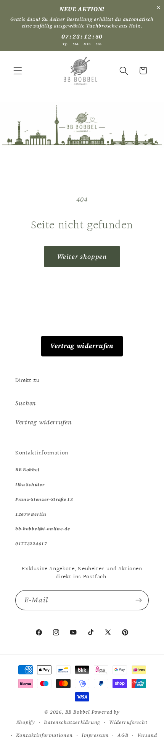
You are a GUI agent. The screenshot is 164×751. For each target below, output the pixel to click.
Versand (147, 735)
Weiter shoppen (82, 256)
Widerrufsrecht (128, 722)
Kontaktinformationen (44, 735)
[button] (17, 70)
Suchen (25, 403)
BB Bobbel (77, 712)
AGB (122, 735)
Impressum (95, 735)
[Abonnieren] (138, 600)
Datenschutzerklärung (72, 722)
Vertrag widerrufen (81, 345)
